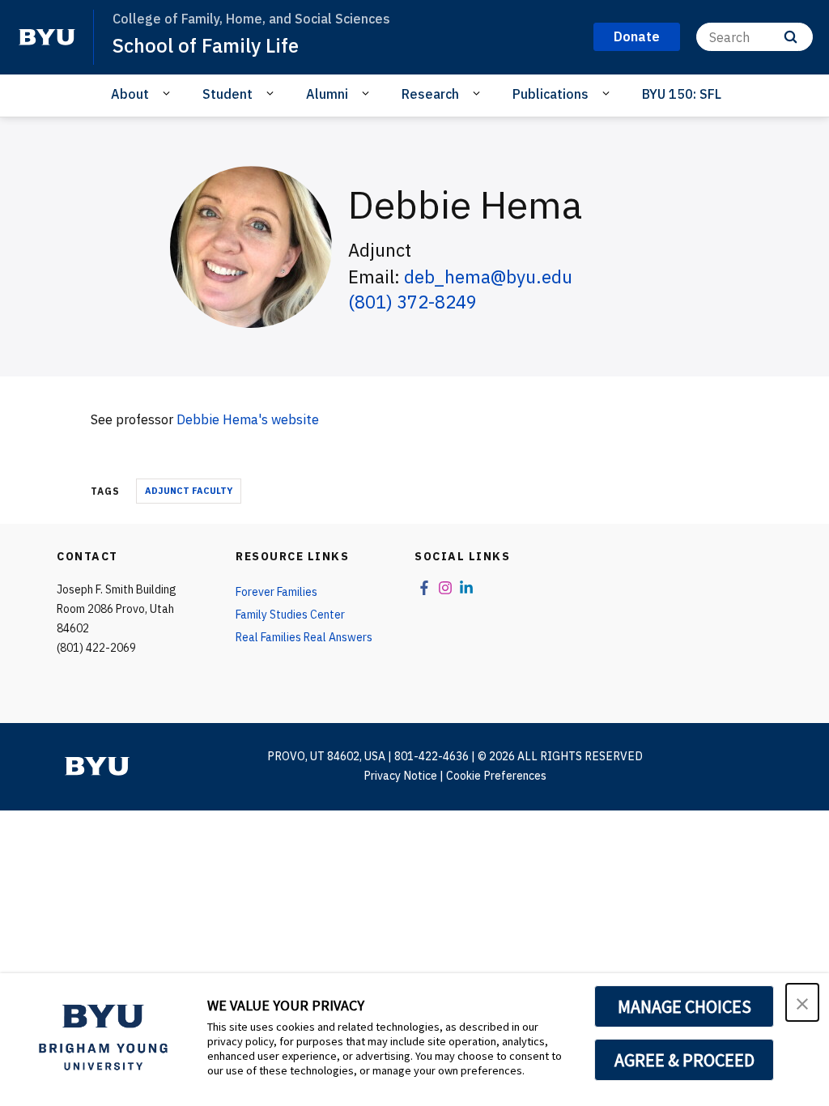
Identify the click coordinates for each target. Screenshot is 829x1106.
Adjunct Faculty (188, 490)
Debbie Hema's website (247, 419)
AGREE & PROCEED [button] (684, 1060)
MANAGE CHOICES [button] (684, 1006)
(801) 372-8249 (412, 301)
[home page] (47, 37)
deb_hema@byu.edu (488, 276)
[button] (802, 1002)
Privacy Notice (400, 775)
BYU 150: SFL (681, 94)
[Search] (790, 37)
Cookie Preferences (496, 775)
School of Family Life (206, 45)
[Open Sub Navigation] (169, 93)
